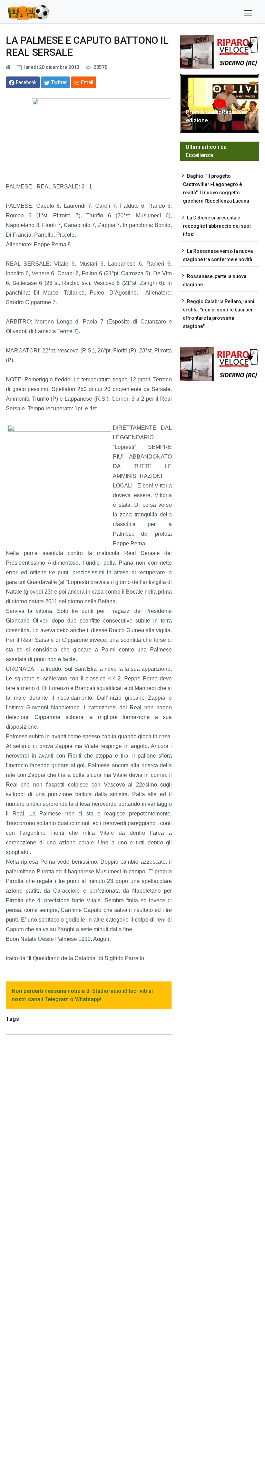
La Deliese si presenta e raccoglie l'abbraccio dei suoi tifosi (217, 226)
